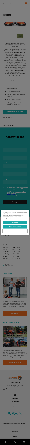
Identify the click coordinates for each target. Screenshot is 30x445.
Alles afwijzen (15, 222)
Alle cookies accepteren (15, 226)
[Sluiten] (27, 212)
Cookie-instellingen (15, 231)
